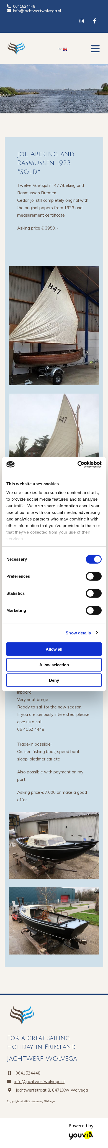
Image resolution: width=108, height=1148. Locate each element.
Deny (54, 680)
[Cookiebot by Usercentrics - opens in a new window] (78, 464)
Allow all (54, 649)
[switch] (94, 576)
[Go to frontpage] (30, 48)
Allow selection (54, 664)
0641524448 (24, 6)
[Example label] (94, 21)
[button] (95, 48)
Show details (78, 632)
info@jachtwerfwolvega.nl (37, 10)
